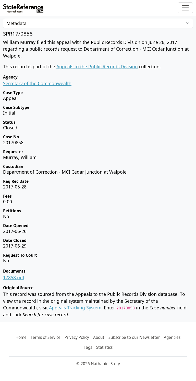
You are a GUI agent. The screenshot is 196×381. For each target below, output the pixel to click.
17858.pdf (13, 277)
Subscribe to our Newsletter (134, 337)
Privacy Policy (77, 337)
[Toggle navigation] (185, 7)
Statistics (104, 347)
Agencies (172, 337)
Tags (88, 347)
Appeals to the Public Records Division (97, 66)
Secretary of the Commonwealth (37, 83)
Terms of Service (45, 337)
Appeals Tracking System (75, 308)
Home (21, 337)
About (98, 337)
